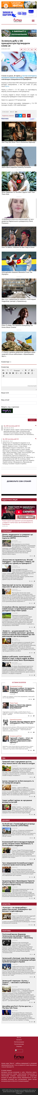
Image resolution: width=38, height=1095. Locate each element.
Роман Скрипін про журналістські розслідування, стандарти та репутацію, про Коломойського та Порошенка (17, 522)
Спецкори (19, 1046)
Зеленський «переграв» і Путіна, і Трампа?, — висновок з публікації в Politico (16, 982)
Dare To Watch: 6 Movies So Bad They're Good (18, 247)
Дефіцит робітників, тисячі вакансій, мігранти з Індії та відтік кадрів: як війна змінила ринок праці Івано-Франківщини (18, 658)
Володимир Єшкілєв (16, 686)
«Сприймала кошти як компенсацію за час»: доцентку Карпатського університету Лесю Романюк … (18, 221)
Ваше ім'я (5, 393)
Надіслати (32, 420)
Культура (6, 904)
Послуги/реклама (19, 1044)
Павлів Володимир (16, 719)
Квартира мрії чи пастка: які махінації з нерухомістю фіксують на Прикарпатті (17, 586)
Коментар (5, 367)
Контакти (19, 1039)
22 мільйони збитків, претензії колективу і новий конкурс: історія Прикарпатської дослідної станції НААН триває (19, 609)
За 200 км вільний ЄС (12, 426)
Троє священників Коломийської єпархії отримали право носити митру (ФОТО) (18, 864)
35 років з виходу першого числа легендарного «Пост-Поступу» (22, 722)
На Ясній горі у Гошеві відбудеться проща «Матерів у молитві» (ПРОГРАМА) (18, 825)
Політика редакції (19, 1042)
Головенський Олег (16, 736)
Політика (6, 931)
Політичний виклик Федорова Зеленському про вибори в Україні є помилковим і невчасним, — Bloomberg (17, 936)
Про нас (19, 1037)
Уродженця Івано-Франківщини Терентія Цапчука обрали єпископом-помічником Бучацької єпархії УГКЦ (18, 882)
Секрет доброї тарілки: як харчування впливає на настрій (17, 801)
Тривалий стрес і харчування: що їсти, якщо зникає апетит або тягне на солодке (18, 762)
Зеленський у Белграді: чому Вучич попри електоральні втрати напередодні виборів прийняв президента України (18, 960)
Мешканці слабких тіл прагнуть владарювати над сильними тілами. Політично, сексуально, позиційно (22, 690)
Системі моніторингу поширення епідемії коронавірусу (19, 77)
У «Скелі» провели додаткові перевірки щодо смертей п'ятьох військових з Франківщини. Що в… (18, 354)
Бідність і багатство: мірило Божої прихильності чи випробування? (20, 706)
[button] (4, 370)
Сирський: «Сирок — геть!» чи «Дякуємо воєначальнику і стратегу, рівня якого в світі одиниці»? (21, 740)
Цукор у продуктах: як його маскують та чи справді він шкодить (18, 782)
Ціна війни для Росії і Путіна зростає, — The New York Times (17, 1007)
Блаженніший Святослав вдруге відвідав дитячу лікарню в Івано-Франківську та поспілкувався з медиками (18, 843)
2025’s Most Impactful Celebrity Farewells (16, 167)
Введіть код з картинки (10, 407)
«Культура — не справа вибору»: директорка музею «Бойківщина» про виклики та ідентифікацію (17, 909)
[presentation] (4, 370)
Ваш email (5, 400)
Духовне (6, 820)
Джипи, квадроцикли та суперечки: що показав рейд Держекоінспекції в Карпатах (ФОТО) (17, 536)
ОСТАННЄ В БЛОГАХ (19, 682)
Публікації (6, 531)
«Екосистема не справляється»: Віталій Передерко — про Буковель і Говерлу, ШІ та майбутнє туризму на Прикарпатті (18, 561)
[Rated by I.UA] (19, 1050)
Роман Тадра (14, 703)
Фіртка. (7, 86)
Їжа (3, 758)
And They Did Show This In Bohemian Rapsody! (18, 142)
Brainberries (19, 144)
